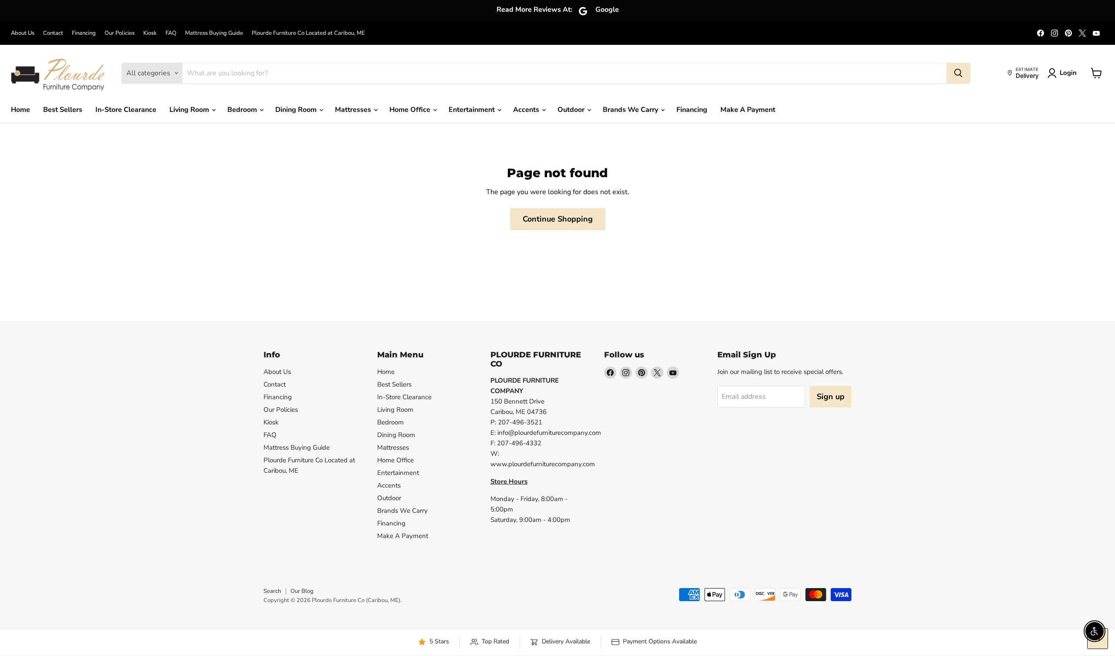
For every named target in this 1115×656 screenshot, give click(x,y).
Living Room (190, 109)
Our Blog (302, 591)
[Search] (958, 73)
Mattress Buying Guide (214, 33)
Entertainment (473, 109)
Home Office (410, 109)
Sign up (831, 396)
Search (272, 591)
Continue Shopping (558, 219)
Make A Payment (747, 109)
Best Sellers (62, 109)
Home (20, 109)
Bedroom (243, 109)
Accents (527, 109)
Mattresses (354, 109)
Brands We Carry (631, 109)
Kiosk (150, 33)
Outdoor (572, 109)
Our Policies (120, 33)
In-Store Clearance (125, 109)
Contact (53, 33)
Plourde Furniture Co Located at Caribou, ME (308, 33)
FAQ (171, 33)
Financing (84, 33)
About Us (22, 33)
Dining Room (296, 109)
